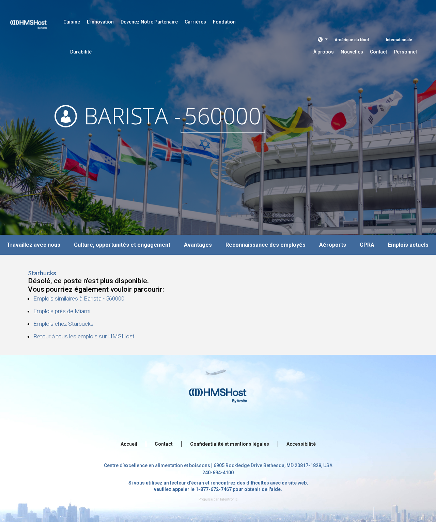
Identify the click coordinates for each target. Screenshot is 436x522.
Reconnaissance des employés (265, 245)
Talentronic (228, 499)
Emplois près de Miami (61, 311)
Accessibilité (301, 444)
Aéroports (332, 245)
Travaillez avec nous (33, 245)
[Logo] (35, 20)
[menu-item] (71, 22)
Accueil (129, 444)
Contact (164, 444)
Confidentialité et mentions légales (229, 444)
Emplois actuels (408, 245)
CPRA (367, 245)
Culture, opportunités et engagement (122, 245)
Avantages (198, 245)
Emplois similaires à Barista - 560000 (78, 298)
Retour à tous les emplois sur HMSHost (84, 336)
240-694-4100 (218, 472)
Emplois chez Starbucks (63, 323)
